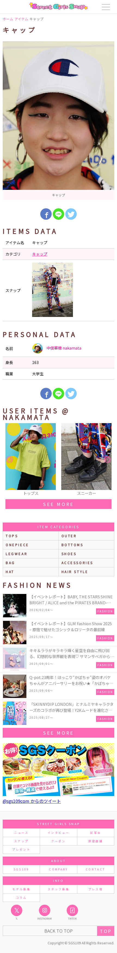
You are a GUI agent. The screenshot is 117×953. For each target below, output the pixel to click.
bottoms (72, 544)
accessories (77, 562)
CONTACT (96, 869)
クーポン (58, 841)
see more (58, 504)
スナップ (21, 841)
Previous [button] (9, 460)
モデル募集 (21, 889)
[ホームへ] (58, 6)
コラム (21, 897)
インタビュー (58, 833)
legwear (16, 553)
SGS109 (21, 869)
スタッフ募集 (58, 889)
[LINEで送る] (58, 214)
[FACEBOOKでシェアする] (46, 214)
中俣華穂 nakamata (63, 348)
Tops (12, 535)
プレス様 (95, 889)
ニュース (21, 833)
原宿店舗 (95, 841)
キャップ (39, 254)
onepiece (17, 544)
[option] (58, 120)
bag (10, 562)
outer (69, 535)
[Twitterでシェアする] (71, 214)
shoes (69, 553)
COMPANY (58, 869)
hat (10, 571)
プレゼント (21, 849)
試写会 (95, 833)
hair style (74, 571)
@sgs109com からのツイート (32, 801)
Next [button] (107, 460)
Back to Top (58, 930)
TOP (106, 931)
